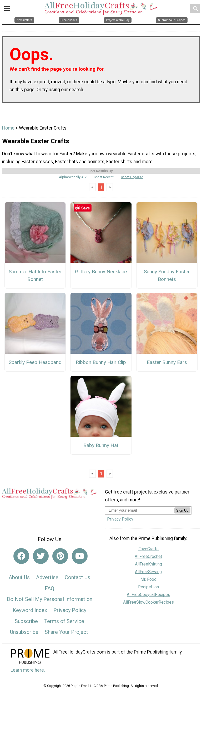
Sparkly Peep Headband (35, 362)
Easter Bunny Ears (167, 362)
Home (8, 128)
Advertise (47, 577)
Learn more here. (28, 670)
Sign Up (182, 510)
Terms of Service (64, 621)
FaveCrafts (148, 548)
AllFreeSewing (148, 571)
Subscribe (26, 621)
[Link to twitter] (41, 556)
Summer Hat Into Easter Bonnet (35, 275)
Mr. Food (148, 579)
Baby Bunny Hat (100, 445)
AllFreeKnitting (148, 564)
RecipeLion (148, 586)
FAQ (49, 588)
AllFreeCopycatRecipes (148, 594)
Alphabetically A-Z (73, 177)
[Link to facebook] (21, 556)
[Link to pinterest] (60, 556)
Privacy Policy (69, 610)
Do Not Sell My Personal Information (49, 599)
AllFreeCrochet (148, 556)
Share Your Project (66, 632)
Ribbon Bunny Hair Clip (101, 362)
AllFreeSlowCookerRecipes (148, 602)
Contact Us (77, 577)
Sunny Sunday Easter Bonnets (167, 275)
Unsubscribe (24, 632)
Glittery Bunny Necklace (101, 272)
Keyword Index (30, 610)
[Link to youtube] (80, 556)
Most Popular (132, 177)
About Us (19, 577)
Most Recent (104, 177)
